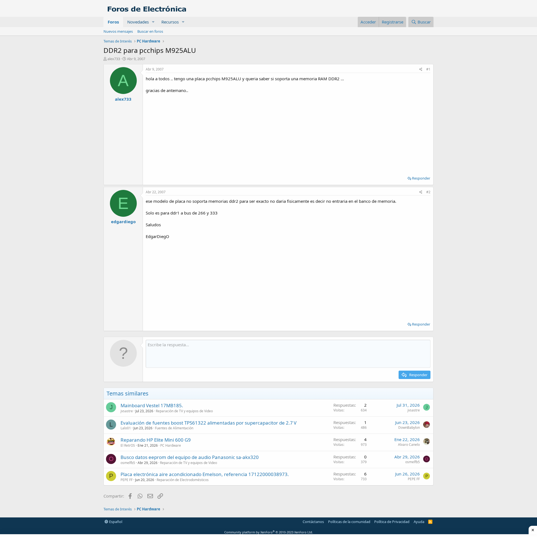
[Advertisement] (288, 132)
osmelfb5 (128, 462)
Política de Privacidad (391, 521)
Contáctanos (313, 521)
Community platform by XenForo (268, 532)
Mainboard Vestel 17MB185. (152, 405)
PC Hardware (170, 445)
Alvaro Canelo (409, 444)
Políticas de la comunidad (349, 521)
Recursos (170, 22)
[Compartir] (420, 69)
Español (115, 521)
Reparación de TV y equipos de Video (184, 411)
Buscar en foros (150, 31)
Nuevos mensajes (118, 31)
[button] (153, 22)
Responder (421, 178)
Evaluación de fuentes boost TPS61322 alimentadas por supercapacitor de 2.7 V (208, 423)
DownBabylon (409, 427)
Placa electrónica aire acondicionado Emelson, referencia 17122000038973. (205, 474)
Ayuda (419, 521)
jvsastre (127, 411)
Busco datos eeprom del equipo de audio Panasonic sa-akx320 (190, 457)
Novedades (138, 22)
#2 (428, 192)
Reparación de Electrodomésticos (183, 479)
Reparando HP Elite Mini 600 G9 (156, 440)
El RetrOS (128, 445)
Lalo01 (126, 428)
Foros (113, 22)
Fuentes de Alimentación (174, 428)
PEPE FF (127, 479)
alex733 (113, 58)
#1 (428, 69)
